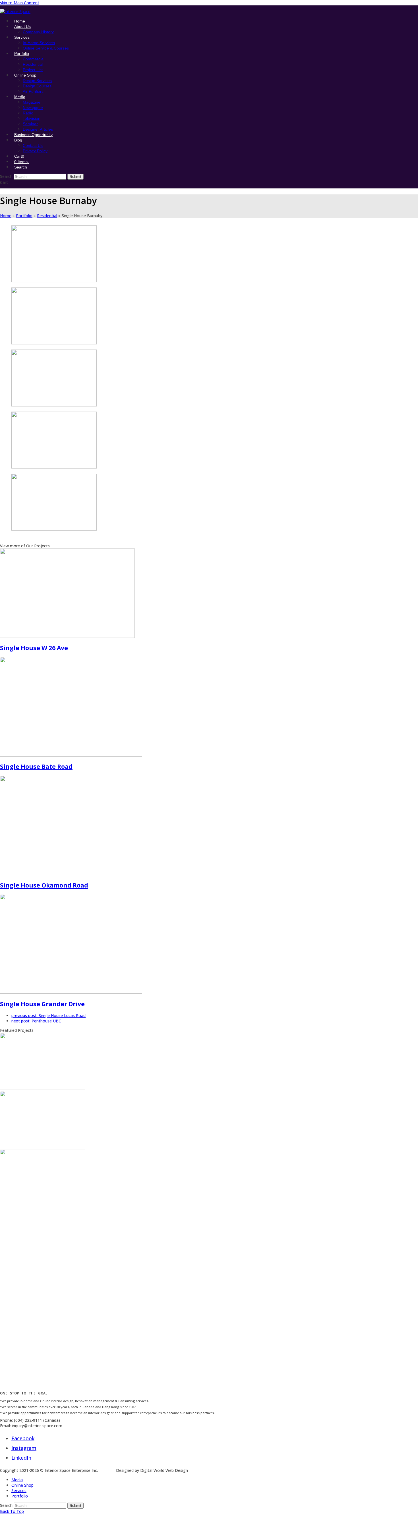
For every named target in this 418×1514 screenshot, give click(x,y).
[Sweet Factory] (42, 1320)
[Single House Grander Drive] (71, 992)
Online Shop (22, 1485)
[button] (19, 156)
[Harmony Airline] (42, 1378)
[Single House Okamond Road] (71, 873)
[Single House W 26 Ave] (67, 636)
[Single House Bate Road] (71, 755)
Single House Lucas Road (48, 1015)
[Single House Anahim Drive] (42, 1088)
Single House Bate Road (36, 767)
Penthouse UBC (36, 1021)
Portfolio (19, 1496)
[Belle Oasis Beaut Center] (42, 1204)
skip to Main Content (19, 2)
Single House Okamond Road (44, 885)
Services (18, 1490)
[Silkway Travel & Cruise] (42, 1262)
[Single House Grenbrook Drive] (42, 1146)
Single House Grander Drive (42, 1004)
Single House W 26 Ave (34, 648)
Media (17, 1479)
